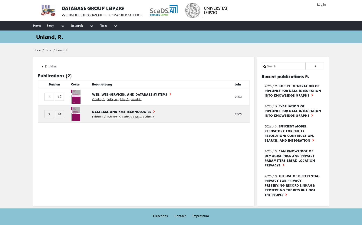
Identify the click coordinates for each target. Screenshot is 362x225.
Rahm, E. (124, 99)
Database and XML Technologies (121, 111)
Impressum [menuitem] (201, 216)
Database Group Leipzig (93, 8)
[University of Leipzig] (206, 10)
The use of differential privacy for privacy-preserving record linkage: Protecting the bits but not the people (292, 185)
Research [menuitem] (77, 26)
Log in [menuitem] (321, 4)
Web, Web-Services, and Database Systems (130, 94)
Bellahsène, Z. (99, 116)
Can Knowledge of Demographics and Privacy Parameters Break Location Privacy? (290, 158)
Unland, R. (136, 99)
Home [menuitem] (37, 26)
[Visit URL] (59, 97)
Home (37, 50)
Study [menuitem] (50, 26)
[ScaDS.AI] (164, 10)
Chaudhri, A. (98, 99)
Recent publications (283, 76)
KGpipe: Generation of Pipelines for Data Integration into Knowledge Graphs (293, 91)
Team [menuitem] (103, 26)
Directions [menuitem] (160, 216)
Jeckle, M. (112, 99)
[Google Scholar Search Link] (49, 97)
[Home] (48, 10)
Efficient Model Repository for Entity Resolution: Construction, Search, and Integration (289, 133)
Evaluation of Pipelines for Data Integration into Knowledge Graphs (293, 111)
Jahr (238, 84)
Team (48, 50)
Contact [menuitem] (180, 216)
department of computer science (112, 15)
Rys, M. (138, 116)
